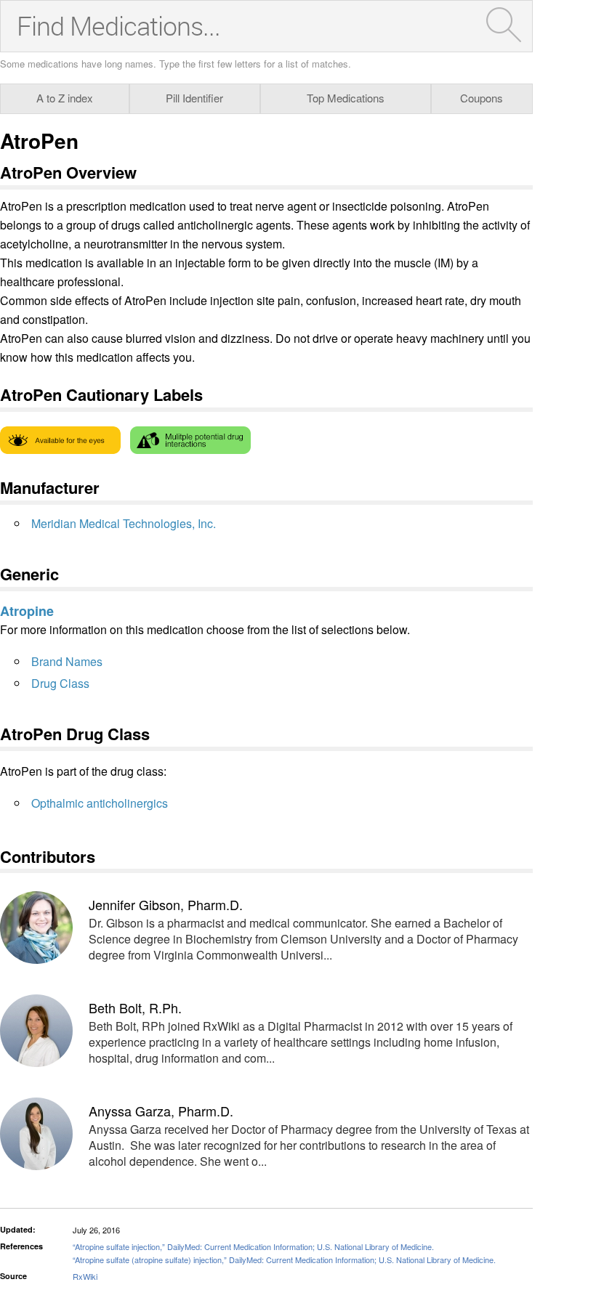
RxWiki (85, 1276)
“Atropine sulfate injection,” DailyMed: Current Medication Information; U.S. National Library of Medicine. (253, 1246)
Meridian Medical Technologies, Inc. (123, 523)
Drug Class (60, 683)
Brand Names (66, 661)
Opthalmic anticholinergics (99, 803)
